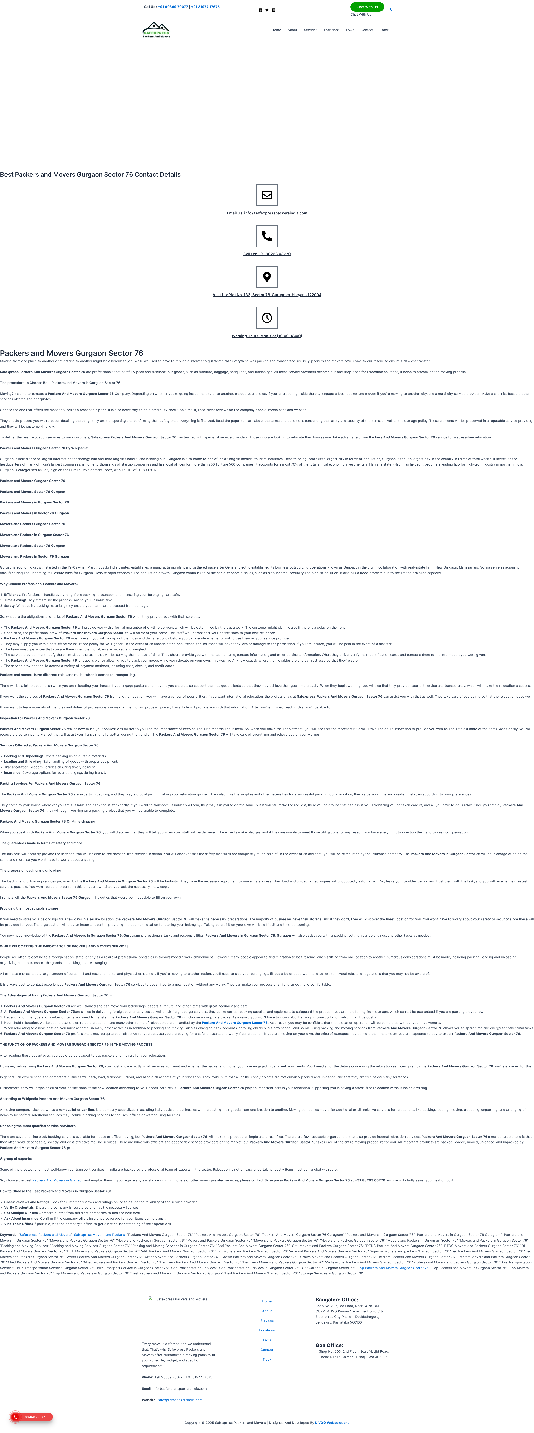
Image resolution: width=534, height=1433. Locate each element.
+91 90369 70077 (173, 7)
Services (310, 30)
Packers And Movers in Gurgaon (58, 1180)
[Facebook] (261, 10)
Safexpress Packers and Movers (45, 1235)
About (292, 30)
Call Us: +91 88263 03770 (267, 254)
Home (276, 30)
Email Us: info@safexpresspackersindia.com (267, 213)
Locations (331, 30)
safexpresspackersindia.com (179, 1400)
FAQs (350, 30)
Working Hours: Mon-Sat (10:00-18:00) (267, 336)
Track (384, 30)
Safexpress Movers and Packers (99, 1235)
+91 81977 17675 (205, 7)
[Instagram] (273, 10)
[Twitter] (267, 10)
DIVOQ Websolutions (331, 1422)
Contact (367, 30)
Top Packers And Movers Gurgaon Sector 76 (393, 1268)
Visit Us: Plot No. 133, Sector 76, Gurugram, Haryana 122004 (267, 295)
